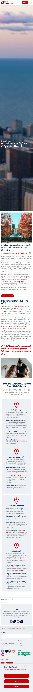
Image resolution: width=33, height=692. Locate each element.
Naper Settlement (19, 476)
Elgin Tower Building (17, 570)
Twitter (14, 621)
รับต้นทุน (25, 2)
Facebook (11, 621)
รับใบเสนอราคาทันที (7, 296)
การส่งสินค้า (20, 643)
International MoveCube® (22, 281)
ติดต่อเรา (3, 640)
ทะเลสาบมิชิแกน (15, 263)
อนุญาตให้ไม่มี (16, 681)
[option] (16, 143)
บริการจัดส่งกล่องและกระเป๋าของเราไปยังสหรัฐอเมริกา (15, 327)
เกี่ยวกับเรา (20, 640)
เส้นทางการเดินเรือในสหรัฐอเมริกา (16, 253)
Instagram (18, 621)
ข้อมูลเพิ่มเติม (16, 686)
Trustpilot (21, 621)
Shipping (3, 602)
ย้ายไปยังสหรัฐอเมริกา (20, 306)
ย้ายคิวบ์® (20, 645)
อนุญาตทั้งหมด (16, 675)
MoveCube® (15, 308)
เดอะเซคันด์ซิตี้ (20, 442)
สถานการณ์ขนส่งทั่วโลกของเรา (7, 644)
